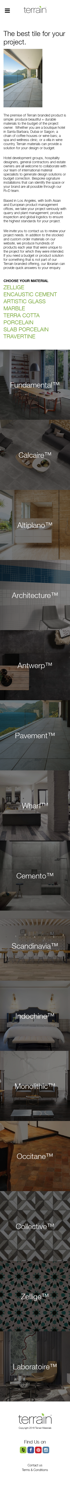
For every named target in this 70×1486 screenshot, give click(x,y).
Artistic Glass (25, 301)
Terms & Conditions (35, 1470)
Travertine (19, 336)
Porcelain (18, 322)
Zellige (14, 287)
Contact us (35, 1465)
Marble (14, 308)
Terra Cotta (22, 315)
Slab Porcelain (26, 329)
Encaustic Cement (30, 294)
